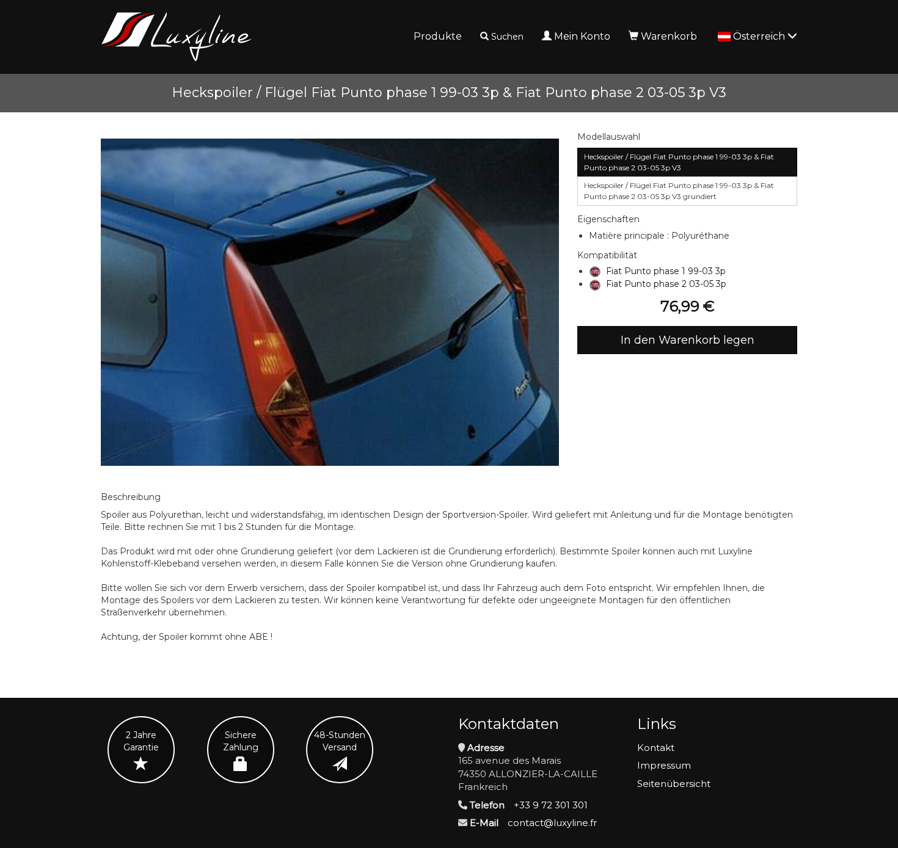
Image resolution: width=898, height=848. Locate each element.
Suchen (507, 36)
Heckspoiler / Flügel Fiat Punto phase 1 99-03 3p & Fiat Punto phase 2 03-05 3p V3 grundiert (679, 191)
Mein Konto (582, 36)
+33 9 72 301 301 (551, 805)
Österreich (760, 36)
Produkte (438, 36)
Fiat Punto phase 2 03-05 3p (666, 283)
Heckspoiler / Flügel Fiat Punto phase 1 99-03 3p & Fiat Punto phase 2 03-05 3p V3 (679, 162)
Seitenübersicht (673, 783)
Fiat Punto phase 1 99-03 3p (666, 271)
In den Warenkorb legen (687, 340)
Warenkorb (669, 36)
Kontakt (655, 747)
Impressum (664, 765)
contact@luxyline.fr (552, 822)
